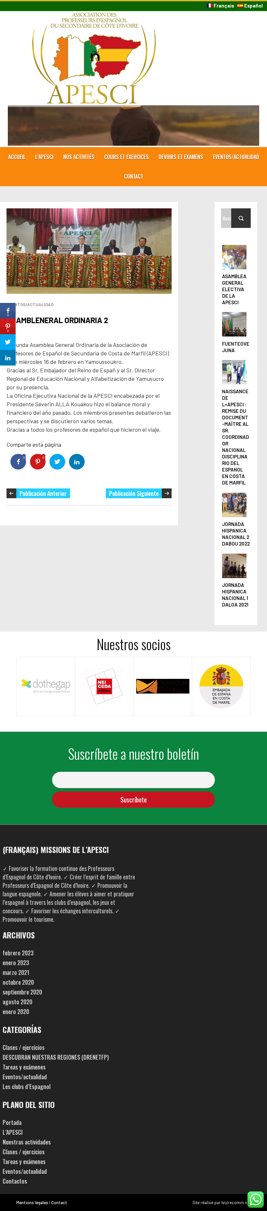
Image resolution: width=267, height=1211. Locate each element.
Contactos (15, 1181)
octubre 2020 (18, 982)
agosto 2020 (17, 1001)
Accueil (16, 157)
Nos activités (78, 157)
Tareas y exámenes (24, 1067)
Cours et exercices (126, 157)
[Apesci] (94, 16)
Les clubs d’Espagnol (26, 1086)
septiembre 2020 (22, 992)
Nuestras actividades (27, 1142)
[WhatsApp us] (255, 1199)
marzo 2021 (16, 972)
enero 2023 (16, 962)
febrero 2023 (18, 953)
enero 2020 (16, 1011)
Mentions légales (32, 1202)
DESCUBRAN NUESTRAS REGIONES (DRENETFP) (56, 1057)
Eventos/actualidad (236, 157)
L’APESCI (44, 157)
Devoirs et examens (181, 157)
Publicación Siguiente (134, 493)
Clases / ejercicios (24, 1047)
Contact (133, 176)
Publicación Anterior (43, 493)
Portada (12, 1122)
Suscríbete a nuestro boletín (133, 753)
